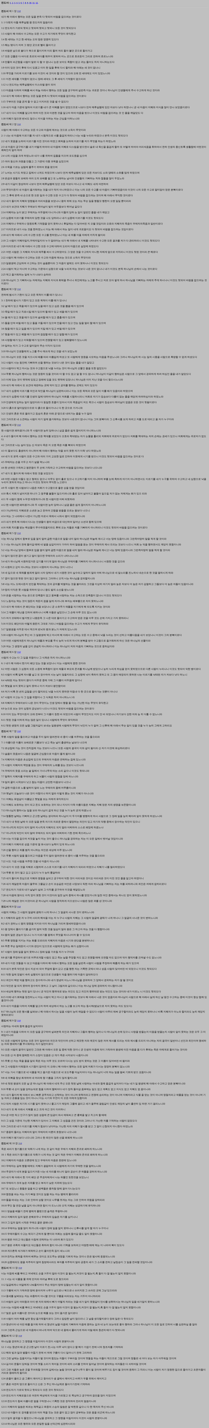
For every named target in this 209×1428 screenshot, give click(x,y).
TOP (19, 11)
